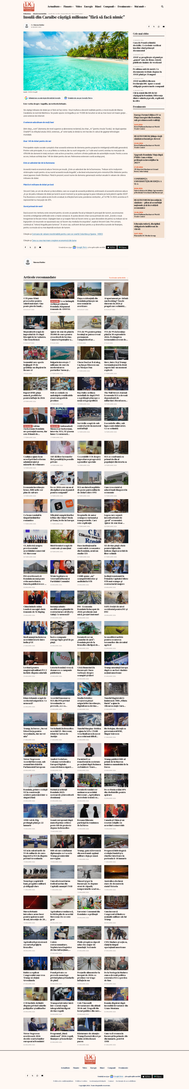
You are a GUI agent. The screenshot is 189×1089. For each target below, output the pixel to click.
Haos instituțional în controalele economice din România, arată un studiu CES (88, 549)
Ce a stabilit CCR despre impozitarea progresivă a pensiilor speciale (89, 459)
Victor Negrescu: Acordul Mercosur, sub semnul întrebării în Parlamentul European (34, 763)
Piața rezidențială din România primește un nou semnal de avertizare (87, 302)
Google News (82, 247)
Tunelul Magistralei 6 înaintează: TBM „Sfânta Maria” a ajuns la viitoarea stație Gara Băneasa (115, 702)
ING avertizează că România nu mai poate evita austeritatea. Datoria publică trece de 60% (35, 580)
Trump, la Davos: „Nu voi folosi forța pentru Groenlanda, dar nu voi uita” (35, 732)
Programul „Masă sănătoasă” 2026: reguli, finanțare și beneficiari (62, 1036)
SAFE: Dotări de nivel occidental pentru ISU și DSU (116, 609)
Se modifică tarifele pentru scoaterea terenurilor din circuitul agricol (115, 641)
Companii (108, 6)
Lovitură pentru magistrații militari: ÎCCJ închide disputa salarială (35, 670)
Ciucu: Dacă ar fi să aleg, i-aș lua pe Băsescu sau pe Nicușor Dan (89, 365)
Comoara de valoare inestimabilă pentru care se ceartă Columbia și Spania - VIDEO (67, 234)
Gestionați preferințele (97, 1081)
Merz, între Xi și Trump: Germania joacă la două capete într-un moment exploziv (115, 366)
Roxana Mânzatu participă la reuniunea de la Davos (88, 823)
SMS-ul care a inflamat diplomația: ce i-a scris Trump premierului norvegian (61, 854)
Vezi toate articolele (117, 278)
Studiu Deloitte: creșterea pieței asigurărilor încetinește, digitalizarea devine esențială (89, 702)
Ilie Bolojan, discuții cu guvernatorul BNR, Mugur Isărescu (115, 731)
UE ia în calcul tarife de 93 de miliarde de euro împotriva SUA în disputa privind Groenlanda (35, 854)
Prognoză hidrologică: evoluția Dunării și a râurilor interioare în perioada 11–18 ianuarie (115, 854)
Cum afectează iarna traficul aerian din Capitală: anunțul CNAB (61, 884)
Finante (68, 6)
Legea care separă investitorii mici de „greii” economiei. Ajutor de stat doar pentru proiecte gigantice (113, 519)
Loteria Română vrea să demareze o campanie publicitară (61, 670)
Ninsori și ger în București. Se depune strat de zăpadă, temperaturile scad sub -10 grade (88, 885)
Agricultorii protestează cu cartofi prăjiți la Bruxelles (35, 945)
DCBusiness (27, 13)
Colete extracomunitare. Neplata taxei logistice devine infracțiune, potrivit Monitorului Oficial (61, 946)
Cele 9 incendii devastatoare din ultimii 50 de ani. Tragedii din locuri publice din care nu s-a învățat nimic (88, 1007)
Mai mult (139, 6)
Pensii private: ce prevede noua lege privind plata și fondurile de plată (62, 976)
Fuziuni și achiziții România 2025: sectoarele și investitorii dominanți (62, 793)
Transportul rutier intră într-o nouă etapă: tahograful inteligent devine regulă (61, 1007)
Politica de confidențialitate (63, 1081)
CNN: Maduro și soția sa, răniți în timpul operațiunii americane (115, 945)
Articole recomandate (39, 13)
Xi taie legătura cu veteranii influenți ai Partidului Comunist (60, 579)
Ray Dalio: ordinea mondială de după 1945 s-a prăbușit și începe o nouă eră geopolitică (88, 396)
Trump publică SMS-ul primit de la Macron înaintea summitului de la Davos (116, 763)
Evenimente (124, 6)
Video (79, 6)
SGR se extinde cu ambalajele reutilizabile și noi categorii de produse (61, 396)
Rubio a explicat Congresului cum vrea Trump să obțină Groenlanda (34, 976)
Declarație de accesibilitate (126, 1081)
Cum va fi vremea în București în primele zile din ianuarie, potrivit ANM (116, 1037)
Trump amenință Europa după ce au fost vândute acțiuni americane (116, 670)
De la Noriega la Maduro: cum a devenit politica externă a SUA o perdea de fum (116, 976)
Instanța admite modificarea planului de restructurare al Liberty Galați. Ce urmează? (62, 610)
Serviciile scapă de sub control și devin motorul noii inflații (89, 426)
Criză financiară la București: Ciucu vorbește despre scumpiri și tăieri (86, 671)
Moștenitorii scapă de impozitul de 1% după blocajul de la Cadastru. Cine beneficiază (34, 335)
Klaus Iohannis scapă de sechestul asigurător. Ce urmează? (35, 701)
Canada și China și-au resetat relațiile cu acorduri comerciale (114, 823)
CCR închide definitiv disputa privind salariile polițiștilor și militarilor (34, 1006)
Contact (111, 1081)
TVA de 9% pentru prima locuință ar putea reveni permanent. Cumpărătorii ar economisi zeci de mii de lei (89, 335)
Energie (88, 6)
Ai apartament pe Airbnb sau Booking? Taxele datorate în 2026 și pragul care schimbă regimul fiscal (116, 302)
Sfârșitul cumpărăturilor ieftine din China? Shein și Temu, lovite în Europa (62, 518)
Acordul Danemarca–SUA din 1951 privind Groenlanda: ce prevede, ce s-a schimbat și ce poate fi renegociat (61, 702)
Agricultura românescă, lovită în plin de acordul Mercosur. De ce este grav (62, 915)
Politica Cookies (81, 1081)
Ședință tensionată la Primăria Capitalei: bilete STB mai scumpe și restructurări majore (116, 580)
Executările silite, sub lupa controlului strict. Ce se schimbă (115, 426)
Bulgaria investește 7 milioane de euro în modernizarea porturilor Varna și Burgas (60, 366)
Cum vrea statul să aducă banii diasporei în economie (115, 490)
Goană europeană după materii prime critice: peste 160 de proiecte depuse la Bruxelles (61, 824)
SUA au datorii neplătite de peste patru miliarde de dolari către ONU (88, 490)
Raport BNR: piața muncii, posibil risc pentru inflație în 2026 (34, 395)
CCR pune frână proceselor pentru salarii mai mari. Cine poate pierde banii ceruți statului (33, 302)
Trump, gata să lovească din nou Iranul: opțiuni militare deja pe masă (89, 853)
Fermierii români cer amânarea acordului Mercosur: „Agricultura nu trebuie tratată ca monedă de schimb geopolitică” (88, 793)
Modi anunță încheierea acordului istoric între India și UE (34, 640)
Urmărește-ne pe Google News (80, 98)
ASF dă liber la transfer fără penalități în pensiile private (62, 459)
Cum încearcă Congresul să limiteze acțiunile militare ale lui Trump (115, 915)
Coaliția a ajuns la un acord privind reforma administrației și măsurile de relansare (34, 460)
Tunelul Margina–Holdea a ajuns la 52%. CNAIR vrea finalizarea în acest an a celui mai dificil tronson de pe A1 (89, 732)
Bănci (98, 6)
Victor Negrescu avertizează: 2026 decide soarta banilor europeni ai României (33, 1037)
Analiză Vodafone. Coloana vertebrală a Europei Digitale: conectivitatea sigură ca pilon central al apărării (62, 763)
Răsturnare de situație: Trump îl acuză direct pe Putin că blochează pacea (89, 1037)
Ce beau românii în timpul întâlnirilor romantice (32, 518)
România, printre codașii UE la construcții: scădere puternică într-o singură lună (35, 793)
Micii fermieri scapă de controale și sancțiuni (61, 547)
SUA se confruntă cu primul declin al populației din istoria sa (115, 459)
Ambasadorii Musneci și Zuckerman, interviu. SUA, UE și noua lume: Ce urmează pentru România (62, 430)
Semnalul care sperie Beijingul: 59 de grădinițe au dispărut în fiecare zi (34, 366)
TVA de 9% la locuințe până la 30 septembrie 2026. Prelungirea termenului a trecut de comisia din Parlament (115, 335)
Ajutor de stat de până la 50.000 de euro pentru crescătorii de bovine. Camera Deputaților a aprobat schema (62, 335)
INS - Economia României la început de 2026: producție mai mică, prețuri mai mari (88, 610)
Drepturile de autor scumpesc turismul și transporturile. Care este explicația (87, 519)
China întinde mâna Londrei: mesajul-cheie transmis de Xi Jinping (34, 609)
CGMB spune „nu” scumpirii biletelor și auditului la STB (87, 579)
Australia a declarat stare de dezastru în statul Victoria (113, 884)
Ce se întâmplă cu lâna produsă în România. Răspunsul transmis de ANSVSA (62, 305)
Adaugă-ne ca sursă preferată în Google (44, 98)
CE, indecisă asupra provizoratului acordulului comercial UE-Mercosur (34, 549)
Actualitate (54, 6)
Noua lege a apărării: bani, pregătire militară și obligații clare (34, 884)
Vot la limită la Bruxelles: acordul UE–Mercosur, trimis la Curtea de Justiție (62, 732)
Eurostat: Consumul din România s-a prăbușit (88, 912)
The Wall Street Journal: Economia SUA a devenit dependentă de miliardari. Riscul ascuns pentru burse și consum (116, 396)
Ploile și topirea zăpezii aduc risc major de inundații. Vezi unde (88, 945)
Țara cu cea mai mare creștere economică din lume (54, 240)
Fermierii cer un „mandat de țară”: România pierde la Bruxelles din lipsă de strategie (87, 641)
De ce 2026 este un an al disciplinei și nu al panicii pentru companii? (62, 490)
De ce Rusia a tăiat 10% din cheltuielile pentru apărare (115, 792)
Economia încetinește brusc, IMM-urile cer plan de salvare (33, 490)
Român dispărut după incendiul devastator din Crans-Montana (116, 1006)
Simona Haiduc (38, 25)
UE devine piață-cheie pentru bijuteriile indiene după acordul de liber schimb (116, 549)
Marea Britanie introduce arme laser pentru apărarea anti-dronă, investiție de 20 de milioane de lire (34, 915)
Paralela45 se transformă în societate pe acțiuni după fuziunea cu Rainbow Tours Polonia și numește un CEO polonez (89, 763)
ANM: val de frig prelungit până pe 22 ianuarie (33, 823)
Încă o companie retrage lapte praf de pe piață (62, 640)
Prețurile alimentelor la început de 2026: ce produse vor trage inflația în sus (88, 976)
